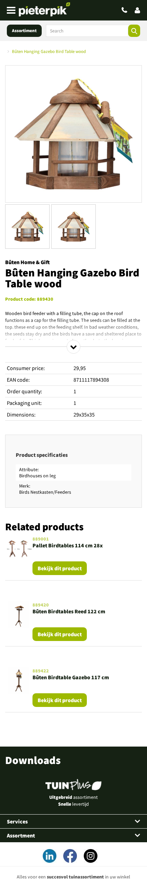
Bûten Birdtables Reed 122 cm (68, 611)
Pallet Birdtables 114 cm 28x (67, 545)
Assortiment (24, 30)
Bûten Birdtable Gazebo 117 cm (70, 677)
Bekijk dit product (60, 568)
